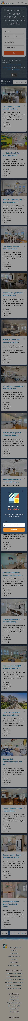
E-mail (5, 521)
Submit (14, 530)
